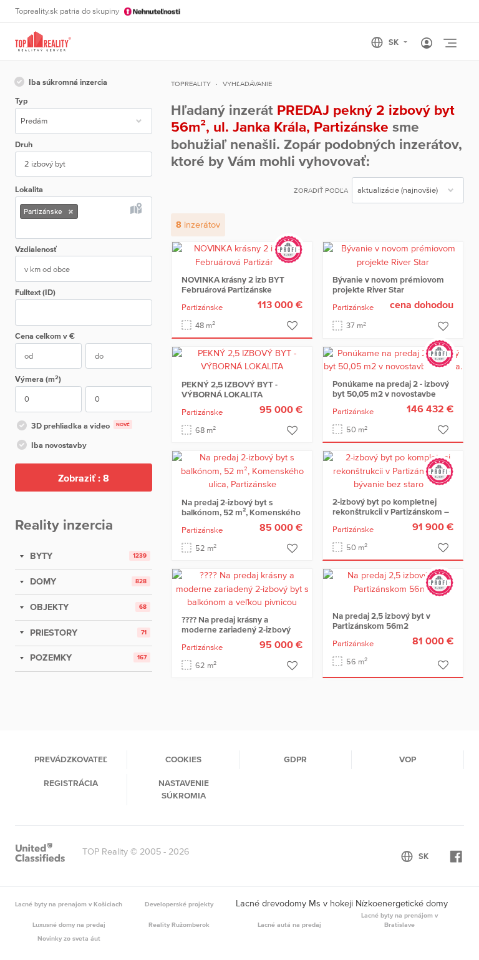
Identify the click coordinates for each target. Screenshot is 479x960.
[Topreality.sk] (43, 42)
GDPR (295, 759)
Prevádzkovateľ (70, 759)
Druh (23, 144)
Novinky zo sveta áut (68, 938)
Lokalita (29, 189)
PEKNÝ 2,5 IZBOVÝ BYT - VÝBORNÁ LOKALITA (229, 389)
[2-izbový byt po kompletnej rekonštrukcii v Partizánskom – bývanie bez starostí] (393, 470)
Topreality (191, 83)
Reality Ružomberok (179, 924)
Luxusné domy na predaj (68, 924)
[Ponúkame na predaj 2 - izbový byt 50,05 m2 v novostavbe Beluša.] (393, 359)
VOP (407, 759)
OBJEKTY (48, 607)
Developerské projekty (179, 904)
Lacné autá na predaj (289, 924)
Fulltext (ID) (35, 292)
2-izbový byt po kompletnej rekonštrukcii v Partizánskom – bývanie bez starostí (390, 511)
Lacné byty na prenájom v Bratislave (399, 920)
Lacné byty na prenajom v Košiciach (68, 904)
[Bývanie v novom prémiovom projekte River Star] (393, 254)
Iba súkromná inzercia (68, 82)
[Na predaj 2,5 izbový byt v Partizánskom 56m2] (393, 581)
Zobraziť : (83, 477)
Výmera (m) (38, 379)
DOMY (41, 581)
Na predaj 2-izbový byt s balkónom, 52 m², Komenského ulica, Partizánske (241, 512)
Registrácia (71, 783)
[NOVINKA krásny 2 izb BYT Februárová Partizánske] (242, 254)
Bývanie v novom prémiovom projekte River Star (388, 284)
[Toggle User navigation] (426, 44)
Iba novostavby (59, 445)
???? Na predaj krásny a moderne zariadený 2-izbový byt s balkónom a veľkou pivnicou (236, 634)
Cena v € (45, 336)
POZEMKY (49, 657)
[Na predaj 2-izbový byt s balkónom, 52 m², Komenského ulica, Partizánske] (242, 470)
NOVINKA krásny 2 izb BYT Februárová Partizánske (232, 284)
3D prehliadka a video (80, 425)
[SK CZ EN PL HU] (394, 42)
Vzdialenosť (36, 249)
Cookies (183, 759)
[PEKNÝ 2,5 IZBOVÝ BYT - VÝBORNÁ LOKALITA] (242, 359)
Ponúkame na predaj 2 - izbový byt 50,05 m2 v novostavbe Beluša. (390, 394)
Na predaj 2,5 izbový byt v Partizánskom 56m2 (381, 621)
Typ (21, 100)
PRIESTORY (52, 633)
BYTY (39, 556)
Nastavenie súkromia (183, 789)
